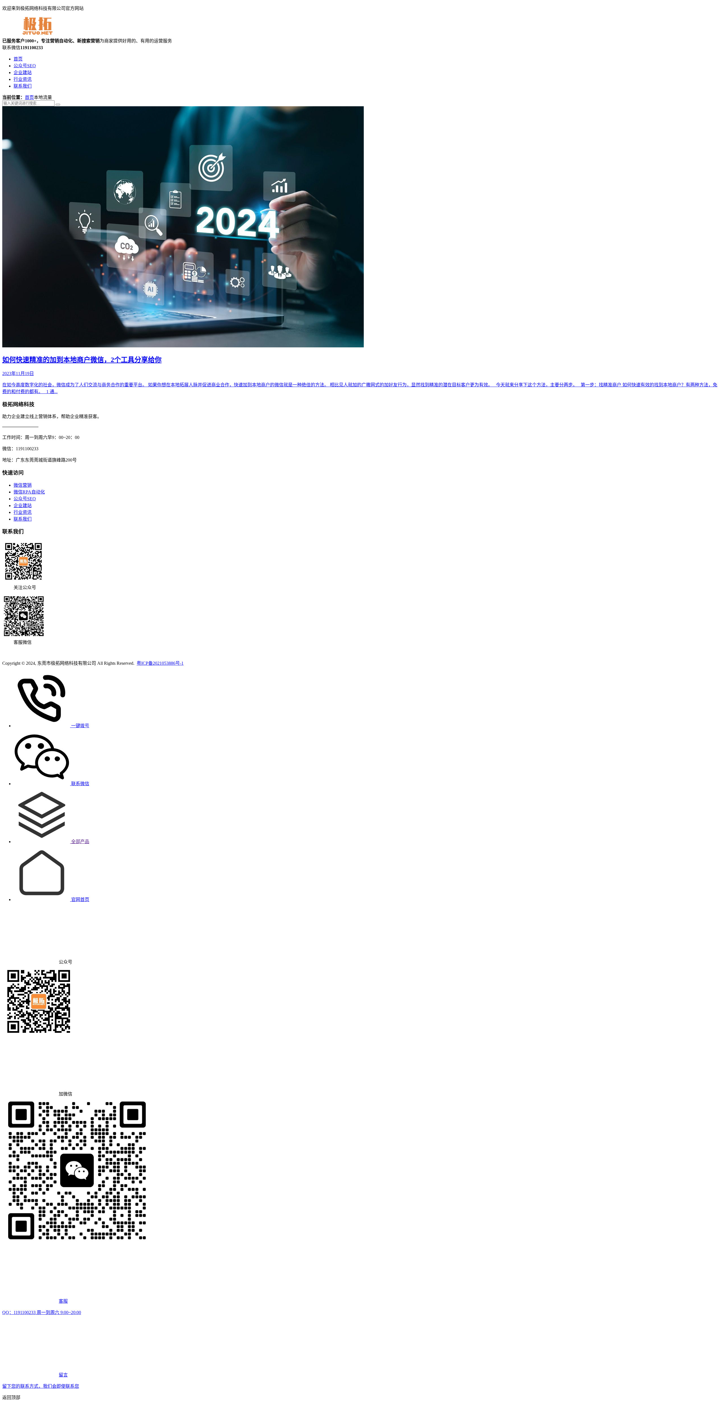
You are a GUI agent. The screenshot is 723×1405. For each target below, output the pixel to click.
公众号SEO (25, 65)
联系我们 (23, 86)
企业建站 (23, 72)
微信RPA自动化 (29, 492)
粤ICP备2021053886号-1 (160, 663)
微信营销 (23, 485)
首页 (18, 59)
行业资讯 (23, 79)
